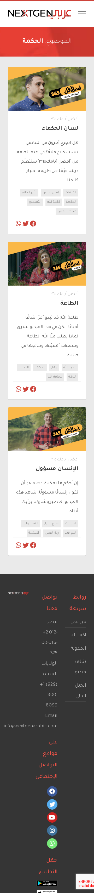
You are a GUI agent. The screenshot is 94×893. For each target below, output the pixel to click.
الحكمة (71, 202)
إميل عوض (51, 193)
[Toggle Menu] (82, 13)
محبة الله (70, 367)
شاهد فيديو (80, 667)
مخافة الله (55, 377)
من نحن (78, 622)
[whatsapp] (52, 843)
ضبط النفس (67, 211)
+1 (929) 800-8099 (48, 695)
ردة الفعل (52, 533)
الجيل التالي (80, 691)
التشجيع (35, 202)
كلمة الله (53, 202)
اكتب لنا (78, 635)
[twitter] (52, 804)
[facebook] (52, 791)
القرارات (71, 524)
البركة (72, 377)
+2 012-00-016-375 (49, 643)
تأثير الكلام (29, 193)
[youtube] (52, 817)
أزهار (54, 367)
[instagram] (52, 830)
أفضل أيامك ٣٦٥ (64, 119)
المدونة (78, 648)
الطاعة (24, 367)
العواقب (71, 533)
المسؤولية (30, 524)
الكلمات (71, 193)
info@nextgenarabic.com (30, 726)
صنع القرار (51, 524)
